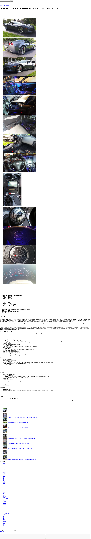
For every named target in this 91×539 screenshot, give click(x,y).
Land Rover (5, 491)
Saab (3, 515)
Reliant (4, 511)
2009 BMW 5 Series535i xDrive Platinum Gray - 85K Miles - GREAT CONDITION (21, 459)
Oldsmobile (4, 503)
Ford (3, 479)
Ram (3, 510)
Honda (4, 481)
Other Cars (4, 504)
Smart (3, 520)
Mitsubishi (4, 501)
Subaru (4, 522)
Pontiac (4, 507)
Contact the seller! (11, 313)
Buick (4, 468)
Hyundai (4, 483)
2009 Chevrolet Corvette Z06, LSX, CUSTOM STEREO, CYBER (18, 412)
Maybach (4, 496)
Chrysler (4, 471)
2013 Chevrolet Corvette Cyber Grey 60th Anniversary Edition (17, 422)
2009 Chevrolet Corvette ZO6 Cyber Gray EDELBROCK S (17, 427)
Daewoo (4, 473)
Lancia (4, 490)
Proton (4, 509)
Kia (3, 487)
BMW (4, 467)
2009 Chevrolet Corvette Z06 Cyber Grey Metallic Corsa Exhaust (18, 443)
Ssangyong (4, 521)
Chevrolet (4, 470)
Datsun (4, 475)
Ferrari (4, 477)
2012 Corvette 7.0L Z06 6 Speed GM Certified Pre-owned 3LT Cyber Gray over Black (22, 448)
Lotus (3, 494)
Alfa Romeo (5, 464)
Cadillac (4, 469)
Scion (3, 516)
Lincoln (4, 493)
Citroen (4, 472)
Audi (3, 466)
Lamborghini (5, 489)
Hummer (4, 482)
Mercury (4, 499)
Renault (4, 512)
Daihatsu (4, 474)
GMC (3, 480)
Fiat (3, 478)
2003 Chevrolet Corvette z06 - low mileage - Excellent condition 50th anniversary (21, 438)
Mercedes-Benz (5, 498)
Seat (3, 517)
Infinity (4, 484)
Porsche (4, 508)
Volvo (4, 528)
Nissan (4, 502)
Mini (3, 500)
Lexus (4, 492)
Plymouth (4, 506)
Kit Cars (4, 488)
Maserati (4, 495)
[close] (45, 534)
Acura (4, 463)
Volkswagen (5, 527)
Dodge (4, 476)
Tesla (3, 524)
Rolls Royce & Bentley (6, 513)
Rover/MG (4, 514)
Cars (3, 2)
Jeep (3, 486)
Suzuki (4, 523)
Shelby (4, 518)
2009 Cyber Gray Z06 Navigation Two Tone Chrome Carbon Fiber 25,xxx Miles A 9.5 (22, 417)
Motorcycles (5, 3)
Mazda (4, 497)
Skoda (4, 519)
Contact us (2, 531)
